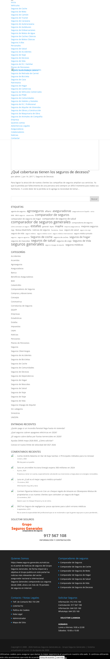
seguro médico (30, 234)
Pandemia (54, 230)
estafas (36, 226)
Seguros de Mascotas (20, 384)
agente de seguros (18, 211)
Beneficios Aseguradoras (22, 276)
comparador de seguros (52, 214)
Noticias (14, 334)
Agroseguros (16, 264)
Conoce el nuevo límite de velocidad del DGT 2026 (33, 444)
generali (45, 226)
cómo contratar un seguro (20, 227)
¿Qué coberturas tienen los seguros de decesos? (50, 171)
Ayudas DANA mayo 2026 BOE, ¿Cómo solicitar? (32, 440)
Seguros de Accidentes (21, 355)
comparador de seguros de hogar (26, 219)
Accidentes (16, 256)
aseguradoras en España (80, 211)
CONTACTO (18, 606)
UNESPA (14, 417)
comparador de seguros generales (41, 222)
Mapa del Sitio (19, 622)
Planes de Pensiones (20, 343)
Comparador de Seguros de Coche (75, 566)
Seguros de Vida (82, 240)
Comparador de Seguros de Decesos (76, 587)
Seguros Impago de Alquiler (23, 405)
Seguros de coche (41, 237)
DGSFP (14, 309)
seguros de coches (61, 237)
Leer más (60, 657)
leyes (52, 226)
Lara (19, 479)
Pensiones (15, 338)
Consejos (15, 297)
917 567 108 (76, 605)
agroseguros (35, 211)
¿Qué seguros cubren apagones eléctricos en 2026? (34, 432)
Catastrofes (16, 285)
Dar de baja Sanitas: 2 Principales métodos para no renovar (67, 456)
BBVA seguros (20, 215)
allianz (48, 211)
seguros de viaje (64, 241)
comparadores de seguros (82, 223)
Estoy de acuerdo (47, 657)
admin (17, 176)
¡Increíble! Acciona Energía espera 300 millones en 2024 (50, 467)
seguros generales (27, 244)
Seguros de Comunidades (22, 367)
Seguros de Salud (19, 388)
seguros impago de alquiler (54, 245)
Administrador (19, 618)
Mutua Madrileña (23, 230)
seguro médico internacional (63, 234)
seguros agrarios (23, 237)
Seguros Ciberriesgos (20, 351)
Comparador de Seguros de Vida (74, 583)
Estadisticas (16, 318)
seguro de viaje (85, 230)
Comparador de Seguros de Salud (75, 579)
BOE (13, 281)
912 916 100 (75, 601)
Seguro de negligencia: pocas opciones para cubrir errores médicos (55, 506)
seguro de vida (17, 233)
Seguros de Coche (19, 363)
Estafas (14, 322)
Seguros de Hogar (19, 380)
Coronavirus (16, 301)
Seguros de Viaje (18, 392)
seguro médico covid (44, 234)
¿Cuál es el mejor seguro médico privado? (43, 479)
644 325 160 (75, 608)
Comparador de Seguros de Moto (75, 570)
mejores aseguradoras (72, 227)
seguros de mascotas (20, 241)
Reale (61, 230)
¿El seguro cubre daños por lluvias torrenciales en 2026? (36, 436)
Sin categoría (17, 409)
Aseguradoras (17, 268)
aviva (92, 211)
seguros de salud (43, 240)
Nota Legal (17, 614)
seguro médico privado (83, 233)
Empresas (15, 314)
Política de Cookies (21, 610)
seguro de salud (71, 230)
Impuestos (15, 326)
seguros (13, 237)
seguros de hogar (79, 237)
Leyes (13, 330)
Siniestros (15, 413)
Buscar (94, 199)
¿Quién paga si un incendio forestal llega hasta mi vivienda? (38, 428)
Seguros (14, 347)
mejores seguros (89, 226)
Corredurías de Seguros (21, 305)
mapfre (59, 226)
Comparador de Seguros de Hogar (75, 575)
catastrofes (30, 215)
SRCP (19, 506)
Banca (13, 272)
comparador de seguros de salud (59, 218)
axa (12, 215)
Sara (19, 467)
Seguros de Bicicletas (20, 359)
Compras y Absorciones (21, 293)
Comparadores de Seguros (23, 289)
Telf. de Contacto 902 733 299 (26, 601)
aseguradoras (62, 211)
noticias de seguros (41, 230)
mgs (12, 230)
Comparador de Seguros (71, 562)
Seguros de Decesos (45, 176)
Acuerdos (15, 260)
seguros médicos (74, 244)
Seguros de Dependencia (22, 376)
